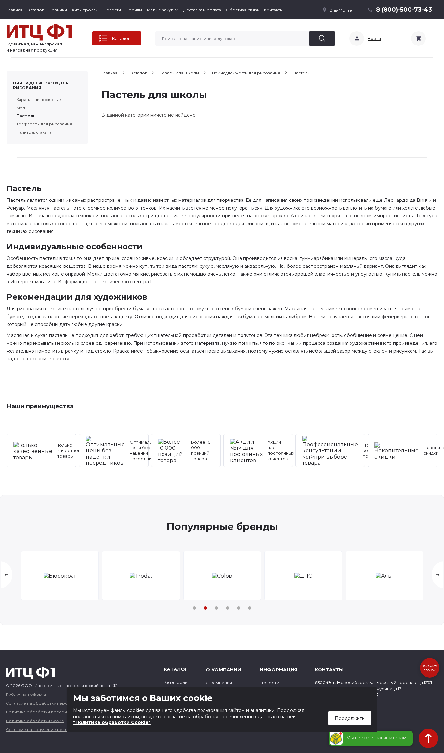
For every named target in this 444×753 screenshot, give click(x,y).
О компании (219, 682)
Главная (15, 9)
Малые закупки (162, 9)
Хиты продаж (85, 9)
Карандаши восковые (38, 99)
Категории (176, 682)
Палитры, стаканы (34, 132)
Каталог (36, 9)
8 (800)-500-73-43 (404, 9)
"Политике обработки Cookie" (112, 722)
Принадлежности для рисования (41, 85)
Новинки (58, 9)
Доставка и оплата (202, 9)
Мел (20, 107)
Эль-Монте (341, 10)
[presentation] (6, 575)
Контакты (273, 9)
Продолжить (349, 718)
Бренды (134, 9)
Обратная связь (242, 9)
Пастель (26, 115)
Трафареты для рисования (44, 124)
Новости (112, 9)
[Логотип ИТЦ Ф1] (39, 32)
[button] (194, 608)
